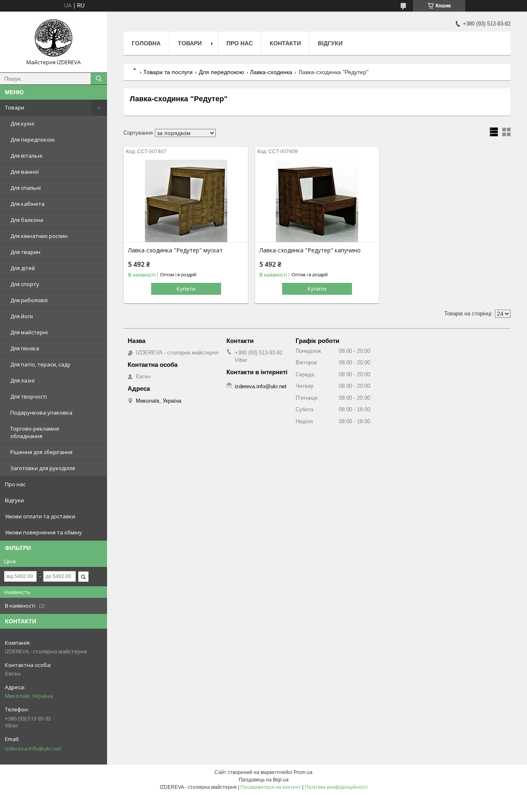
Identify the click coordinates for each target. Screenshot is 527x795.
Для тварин (25, 252)
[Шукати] (99, 78)
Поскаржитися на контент (270, 787)
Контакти (285, 43)
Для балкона (26, 220)
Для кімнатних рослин (39, 236)
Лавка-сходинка (271, 72)
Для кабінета (27, 203)
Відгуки (14, 500)
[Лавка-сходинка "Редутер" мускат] (186, 201)
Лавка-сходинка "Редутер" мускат (175, 250)
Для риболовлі (29, 300)
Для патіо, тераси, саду (40, 364)
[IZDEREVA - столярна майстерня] (53, 38)
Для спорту (24, 284)
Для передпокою (32, 139)
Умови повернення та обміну (43, 532)
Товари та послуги (168, 72)
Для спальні (25, 187)
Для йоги (21, 316)
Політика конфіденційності (336, 787)
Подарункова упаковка (41, 412)
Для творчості (28, 396)
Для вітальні (26, 155)
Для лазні (22, 380)
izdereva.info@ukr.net (33, 748)
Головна (146, 43)
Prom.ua (303, 772)
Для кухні (22, 123)
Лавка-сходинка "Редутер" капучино (310, 250)
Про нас (15, 484)
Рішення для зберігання (41, 452)
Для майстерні (29, 332)
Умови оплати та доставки (40, 516)
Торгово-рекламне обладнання (34, 432)
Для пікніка (24, 348)
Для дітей (22, 268)
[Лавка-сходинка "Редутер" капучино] (317, 201)
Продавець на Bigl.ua (264, 780)
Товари (14, 107)
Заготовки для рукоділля (42, 468)
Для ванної (24, 171)
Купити (186, 288)
